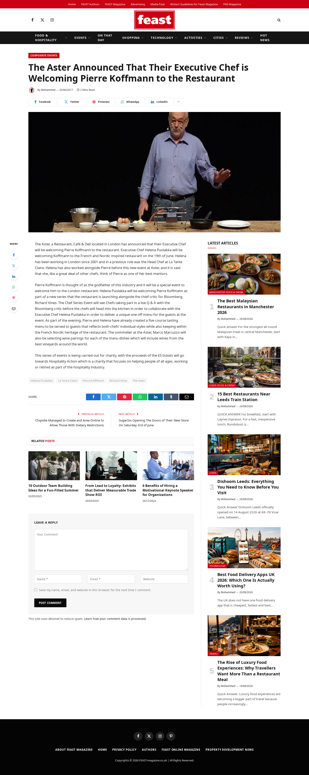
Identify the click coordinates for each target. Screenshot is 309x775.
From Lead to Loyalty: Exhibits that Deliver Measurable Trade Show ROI (110, 490)
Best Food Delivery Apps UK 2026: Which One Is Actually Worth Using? (246, 580)
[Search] (279, 20)
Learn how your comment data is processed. (115, 619)
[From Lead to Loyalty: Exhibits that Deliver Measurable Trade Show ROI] (111, 465)
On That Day (105, 37)
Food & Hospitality (46, 37)
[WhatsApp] (13, 287)
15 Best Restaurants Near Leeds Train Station (243, 396)
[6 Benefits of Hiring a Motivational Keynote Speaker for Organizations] (168, 465)
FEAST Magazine (115, 4)
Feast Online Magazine (181, 750)
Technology (162, 38)
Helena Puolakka (41, 380)
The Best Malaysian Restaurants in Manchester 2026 (245, 306)
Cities (218, 38)
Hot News (265, 37)
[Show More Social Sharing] (178, 102)
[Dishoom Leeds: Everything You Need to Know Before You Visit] (244, 454)
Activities (193, 38)
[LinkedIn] (13, 276)
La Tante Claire (67, 380)
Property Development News (230, 750)
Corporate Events (43, 55)
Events (80, 38)
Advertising (138, 4)
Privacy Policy (124, 750)
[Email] (13, 308)
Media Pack (158, 4)
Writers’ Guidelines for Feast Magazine (194, 4)
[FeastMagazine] (154, 19)
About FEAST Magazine (74, 750)
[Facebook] (13, 255)
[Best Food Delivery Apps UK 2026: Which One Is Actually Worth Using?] (244, 547)
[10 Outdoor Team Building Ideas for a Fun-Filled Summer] (54, 465)
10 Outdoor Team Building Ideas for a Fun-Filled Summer (53, 488)
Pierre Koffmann (93, 380)
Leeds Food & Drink (222, 385)
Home (72, 4)
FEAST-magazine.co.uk (153, 760)
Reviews (242, 38)
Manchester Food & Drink (226, 292)
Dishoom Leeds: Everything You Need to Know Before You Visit (248, 487)
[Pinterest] (13, 298)
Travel (213, 653)
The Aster (139, 380)
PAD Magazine (232, 4)
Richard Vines (118, 380)
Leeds (213, 472)
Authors (149, 750)
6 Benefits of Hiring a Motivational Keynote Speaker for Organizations (168, 490)
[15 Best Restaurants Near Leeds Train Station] (244, 367)
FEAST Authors (90, 4)
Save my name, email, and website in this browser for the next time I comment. (95, 590)
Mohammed (48, 90)
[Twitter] (13, 265)
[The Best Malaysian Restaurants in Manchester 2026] (244, 274)
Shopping (131, 38)
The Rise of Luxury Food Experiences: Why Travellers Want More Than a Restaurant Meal (248, 670)
